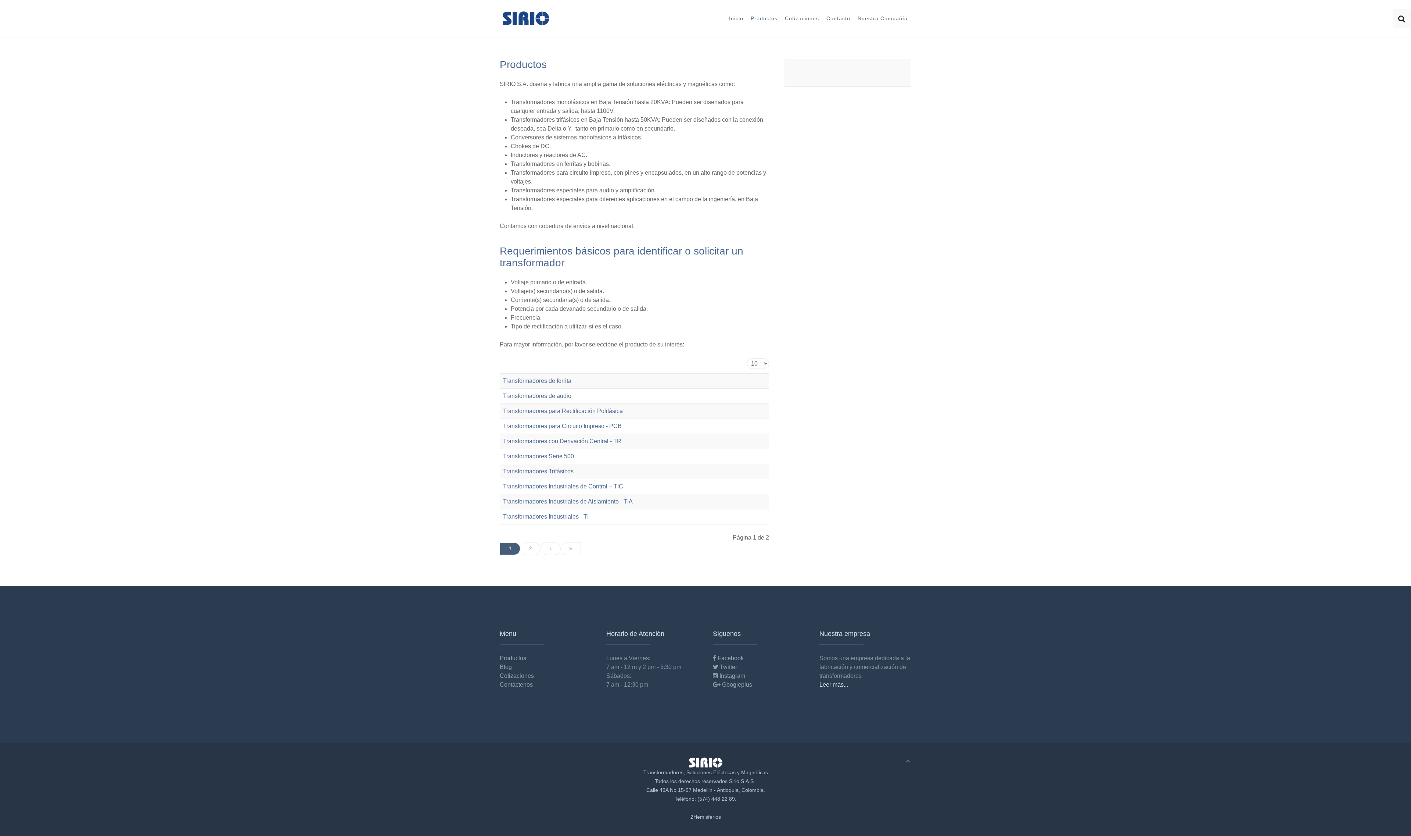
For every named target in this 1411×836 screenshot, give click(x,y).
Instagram (731, 676)
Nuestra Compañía (883, 18)
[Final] (571, 548)
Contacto (838, 18)
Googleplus (736, 685)
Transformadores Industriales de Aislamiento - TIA (568, 501)
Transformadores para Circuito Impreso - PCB (562, 426)
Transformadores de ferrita (537, 381)
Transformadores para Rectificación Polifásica (563, 411)
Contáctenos (516, 685)
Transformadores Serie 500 (538, 456)
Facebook (730, 658)
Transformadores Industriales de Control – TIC (563, 486)
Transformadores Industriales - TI (546, 516)
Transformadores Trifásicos (538, 471)
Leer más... (833, 685)
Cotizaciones (802, 18)
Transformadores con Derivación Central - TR (562, 441)
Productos (764, 18)
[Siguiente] (551, 548)
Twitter (727, 667)
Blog (506, 667)
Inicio (736, 18)
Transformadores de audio (537, 396)
